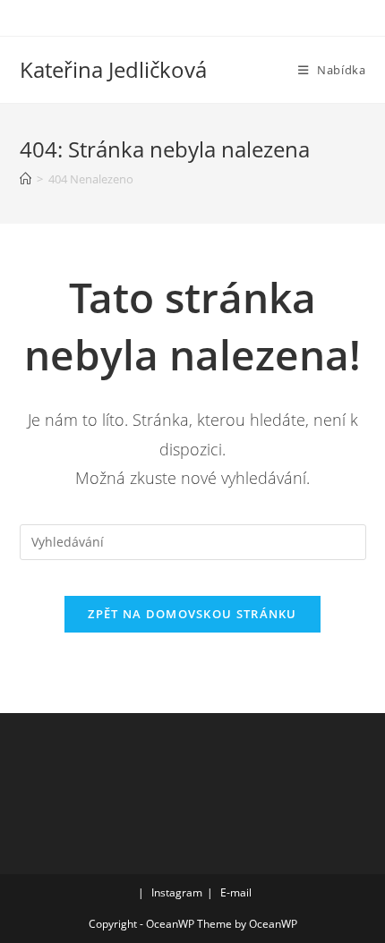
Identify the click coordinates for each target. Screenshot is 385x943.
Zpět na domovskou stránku (192, 614)
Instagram (176, 892)
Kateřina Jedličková (113, 69)
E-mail (236, 892)
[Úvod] (25, 179)
